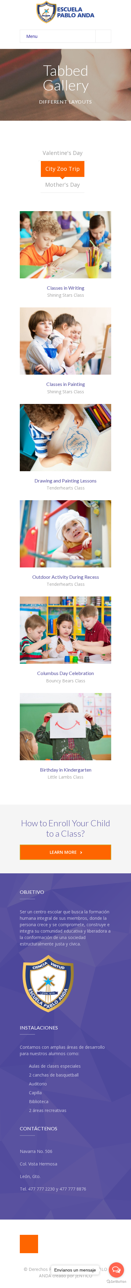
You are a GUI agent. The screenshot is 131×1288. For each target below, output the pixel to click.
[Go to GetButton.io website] (116, 1282)
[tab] (62, 153)
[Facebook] (29, 1244)
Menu (31, 36)
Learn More (63, 852)
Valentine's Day (63, 152)
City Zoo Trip (62, 168)
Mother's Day (62, 184)
